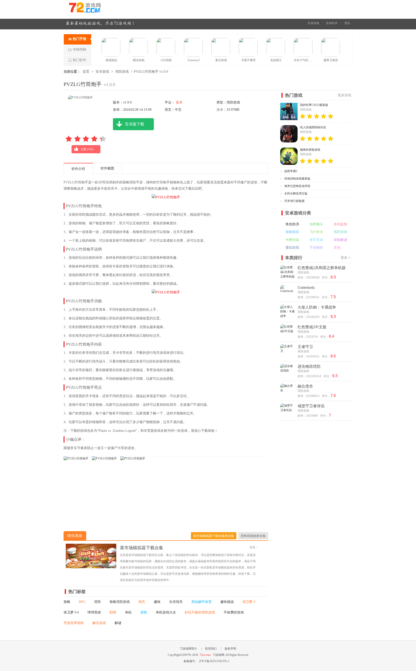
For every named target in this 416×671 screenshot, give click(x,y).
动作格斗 (316, 224)
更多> (253, 547)
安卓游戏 (313, 23)
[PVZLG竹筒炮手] (76, 458)
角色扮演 (292, 224)
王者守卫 (305, 347)
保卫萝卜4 (71, 612)
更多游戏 (344, 95)
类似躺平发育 (201, 602)
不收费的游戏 (234, 612)
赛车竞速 (316, 240)
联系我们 (211, 648)
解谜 (118, 623)
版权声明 (230, 648)
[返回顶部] (364, 600)
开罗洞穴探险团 (294, 201)
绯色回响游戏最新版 (297, 178)
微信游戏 (292, 247)
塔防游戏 (122, 71)
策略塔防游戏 (120, 602)
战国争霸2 (290, 171)
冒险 (143, 612)
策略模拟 (292, 232)
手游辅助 (316, 247)
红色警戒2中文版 (312, 327)
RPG (82, 602)
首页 (86, 71)
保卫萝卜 (249, 602)
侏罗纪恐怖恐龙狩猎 (297, 186)
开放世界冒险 (74, 623)
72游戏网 (93, 9)
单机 (128, 612)
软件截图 (107, 168)
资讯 (347, 23)
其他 (337, 247)
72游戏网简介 (188, 648)
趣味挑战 (227, 602)
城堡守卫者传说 (311, 406)
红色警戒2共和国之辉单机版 (322, 268)
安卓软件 (332, 23)
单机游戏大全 (166, 612)
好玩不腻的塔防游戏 (200, 612)
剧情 (113, 612)
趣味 (157, 602)
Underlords (306, 287)
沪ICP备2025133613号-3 (214, 661)
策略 (67, 602)
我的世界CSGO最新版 (314, 105)
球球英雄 (94, 612)
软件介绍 (78, 169)
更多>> (346, 257)
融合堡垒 (305, 386)
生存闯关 (176, 602)
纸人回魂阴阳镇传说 (313, 127)
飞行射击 (316, 232)
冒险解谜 (340, 240)
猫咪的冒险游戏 (310, 149)
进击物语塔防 (309, 366)
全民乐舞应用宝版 (295, 193)
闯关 (141, 602)
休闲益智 (340, 224)
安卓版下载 (134, 124)
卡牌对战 (292, 240)
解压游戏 (99, 623)
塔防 (97, 602)
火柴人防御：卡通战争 (317, 307)
